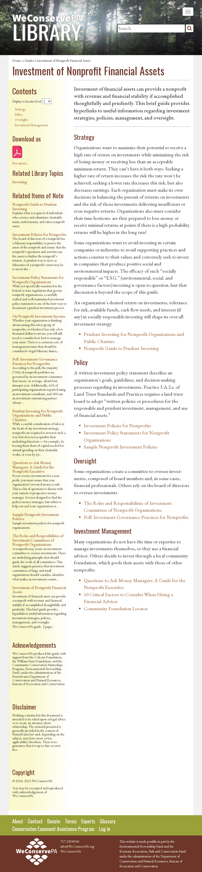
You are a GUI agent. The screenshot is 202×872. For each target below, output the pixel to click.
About (17, 821)
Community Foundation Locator (116, 608)
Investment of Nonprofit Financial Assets (39, 590)
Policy (18, 114)
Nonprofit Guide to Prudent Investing (34, 206)
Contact (35, 821)
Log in (104, 828)
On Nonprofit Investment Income (38, 316)
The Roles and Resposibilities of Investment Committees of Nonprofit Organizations (38, 540)
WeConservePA (70, 851)
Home (16, 60)
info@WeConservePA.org (77, 846)
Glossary (108, 821)
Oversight (21, 119)
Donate (53, 821)
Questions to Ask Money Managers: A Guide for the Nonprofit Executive (33, 467)
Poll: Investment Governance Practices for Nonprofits (34, 361)
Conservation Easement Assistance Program (53, 828)
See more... (20, 163)
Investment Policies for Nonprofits (39, 234)
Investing (19, 181)
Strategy (20, 109)
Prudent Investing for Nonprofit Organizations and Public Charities (37, 415)
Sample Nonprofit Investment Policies (35, 517)
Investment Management (31, 125)
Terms (71, 821)
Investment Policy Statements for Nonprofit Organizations (38, 279)
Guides (29, 60)
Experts (88, 821)
